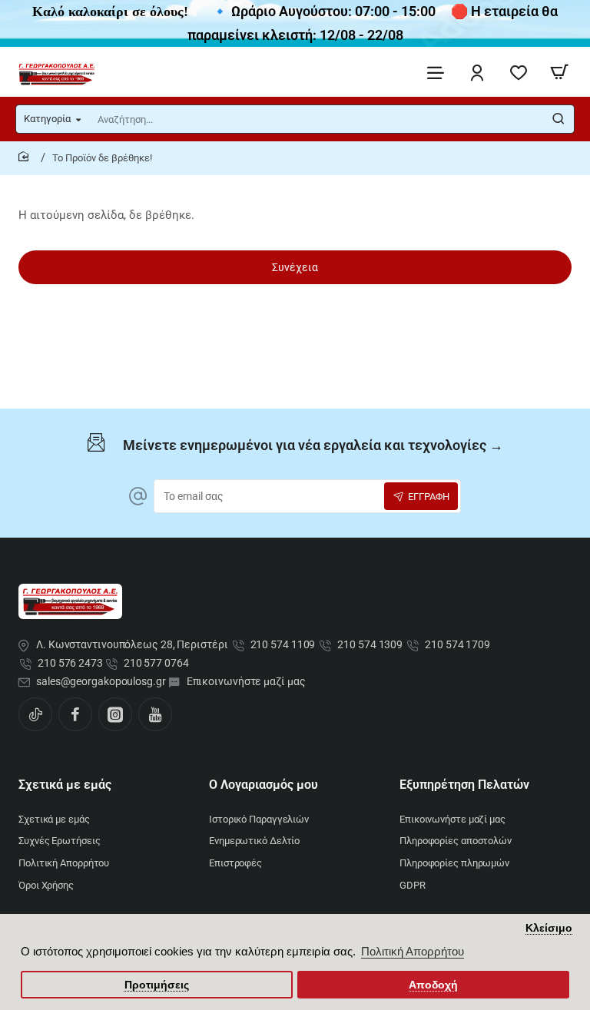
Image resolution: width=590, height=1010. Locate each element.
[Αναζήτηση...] (558, 119)
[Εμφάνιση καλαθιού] (559, 72)
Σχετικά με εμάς (64, 784)
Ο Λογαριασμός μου (263, 784)
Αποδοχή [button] (433, 985)
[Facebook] (75, 714)
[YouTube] (155, 714)
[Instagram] (115, 714)
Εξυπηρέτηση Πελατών (464, 784)
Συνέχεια (295, 267)
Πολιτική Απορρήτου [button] (412, 951)
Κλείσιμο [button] (548, 928)
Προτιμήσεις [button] (156, 985)
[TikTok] (35, 714)
